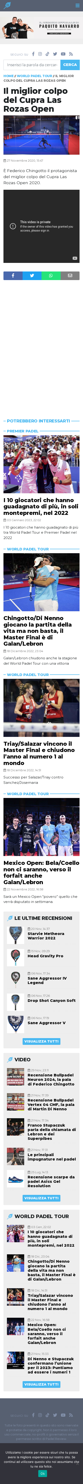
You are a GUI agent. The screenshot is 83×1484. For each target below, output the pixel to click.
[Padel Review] (7, 7)
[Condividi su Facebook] (13, 275)
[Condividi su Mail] (70, 275)
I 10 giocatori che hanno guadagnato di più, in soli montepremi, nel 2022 (40, 506)
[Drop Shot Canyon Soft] (15, 1002)
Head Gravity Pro (45, 956)
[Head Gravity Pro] (15, 957)
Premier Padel (23, 431)
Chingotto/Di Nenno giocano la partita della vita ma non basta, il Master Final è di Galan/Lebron (37, 631)
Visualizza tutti (41, 1041)
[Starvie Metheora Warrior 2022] (15, 935)
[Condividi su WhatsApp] (51, 275)
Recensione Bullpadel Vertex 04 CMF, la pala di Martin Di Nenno (51, 1104)
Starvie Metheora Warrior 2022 (46, 936)
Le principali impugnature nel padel (52, 1157)
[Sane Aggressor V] (15, 1024)
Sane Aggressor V (46, 1023)
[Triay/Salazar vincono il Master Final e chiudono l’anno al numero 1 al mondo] (41, 708)
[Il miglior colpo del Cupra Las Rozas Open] (41, 135)
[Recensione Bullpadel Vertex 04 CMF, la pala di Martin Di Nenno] (15, 1102)
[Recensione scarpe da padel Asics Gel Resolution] (15, 1178)
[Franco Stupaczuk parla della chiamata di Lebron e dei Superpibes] (15, 1127)
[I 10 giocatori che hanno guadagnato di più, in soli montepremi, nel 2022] (41, 464)
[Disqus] (41, 340)
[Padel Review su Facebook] (33, 54)
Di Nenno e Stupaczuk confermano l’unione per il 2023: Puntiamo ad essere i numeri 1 (51, 1366)
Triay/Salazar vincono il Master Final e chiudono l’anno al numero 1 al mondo (39, 753)
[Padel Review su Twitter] (55, 54)
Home (8, 76)
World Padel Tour (34, 76)
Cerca (70, 64)
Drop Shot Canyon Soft (52, 1000)
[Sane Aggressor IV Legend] (15, 980)
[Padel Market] (41, 27)
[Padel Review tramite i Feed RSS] (71, 54)
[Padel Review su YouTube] (63, 54)
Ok (43, 1473)
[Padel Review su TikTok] (47, 54)
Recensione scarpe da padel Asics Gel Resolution (51, 1181)
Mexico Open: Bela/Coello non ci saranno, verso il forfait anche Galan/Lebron (41, 873)
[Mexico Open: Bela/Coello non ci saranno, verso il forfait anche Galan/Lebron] (41, 827)
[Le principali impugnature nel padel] (15, 1156)
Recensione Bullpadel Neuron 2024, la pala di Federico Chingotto (51, 1079)
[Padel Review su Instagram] (40, 54)
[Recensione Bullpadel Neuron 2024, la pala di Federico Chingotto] (15, 1076)
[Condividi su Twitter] (32, 275)
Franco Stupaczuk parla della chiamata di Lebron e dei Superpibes (52, 1132)
